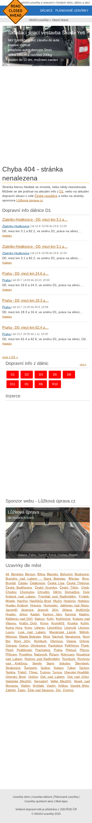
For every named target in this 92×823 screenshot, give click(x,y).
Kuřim (85, 623)
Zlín (58, 690)
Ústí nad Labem (52, 676)
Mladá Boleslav (30, 636)
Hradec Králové (17, 605)
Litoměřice (54, 627)
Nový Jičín (22, 641)
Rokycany (67, 654)
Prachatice (42, 650)
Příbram (11, 654)
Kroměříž (57, 623)
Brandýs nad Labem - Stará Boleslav (35, 578)
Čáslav (22, 583)
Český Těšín (69, 587)
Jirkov (23, 614)
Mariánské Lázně (62, 632)
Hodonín (70, 601)
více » (83, 364)
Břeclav (74, 578)
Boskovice (82, 574)
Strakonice (13, 668)
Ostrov (23, 645)
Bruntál (11, 583)
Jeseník (42, 610)
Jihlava (67, 610)
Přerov (84, 650)
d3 (41, 374)
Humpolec (51, 605)
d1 (13, 374)
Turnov (57, 672)
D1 (61, 191)
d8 (69, 374)
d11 (12, 384)
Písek (85, 645)
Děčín (57, 592)
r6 (41, 384)
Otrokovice (38, 645)
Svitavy (58, 668)
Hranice (35, 605)
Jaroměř (11, 610)
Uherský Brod (16, 676)
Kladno (84, 614)
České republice (46, 196)
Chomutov (27, 592)
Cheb (85, 587)
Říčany (54, 654)
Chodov (11, 592)
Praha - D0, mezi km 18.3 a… (25, 300)
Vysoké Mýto (79, 685)
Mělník (84, 632)
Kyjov (28, 627)
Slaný (50, 663)
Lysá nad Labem (31, 632)
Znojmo (68, 690)
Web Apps (61, 801)
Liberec (39, 627)
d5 (55, 374)
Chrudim (44, 592)
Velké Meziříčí (60, 681)
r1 (27, 384)
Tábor (71, 668)
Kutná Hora (14, 627)
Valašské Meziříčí (18, 681)
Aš (7, 574)
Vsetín (51, 685)
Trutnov (45, 672)
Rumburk (68, 659)
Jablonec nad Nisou (74, 605)
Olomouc (56, 641)
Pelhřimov (72, 645)
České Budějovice (19, 587)
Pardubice (55, 645)
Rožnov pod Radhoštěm (42, 659)
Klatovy (40, 618)
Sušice (45, 668)
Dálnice (46, 10)
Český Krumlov (46, 587)
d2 (27, 374)
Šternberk (82, 663)
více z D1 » (10, 357)
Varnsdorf (41, 681)
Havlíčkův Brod (40, 601)
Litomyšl (70, 627)
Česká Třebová (78, 583)
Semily (37, 663)
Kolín (50, 618)
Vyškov (63, 685)
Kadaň (35, 614)
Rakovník (40, 654)
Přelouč (71, 650)
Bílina (41, 574)
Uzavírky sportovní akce (39, 801)
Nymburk (40, 641)
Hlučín (57, 601)
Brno (85, 578)
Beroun (30, 574)
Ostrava (11, 645)
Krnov (44, 623)
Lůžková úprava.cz (29, 200)
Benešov (17, 574)
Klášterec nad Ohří (19, 618)
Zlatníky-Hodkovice (15, 226)
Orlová (84, 641)
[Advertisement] (46, 117)
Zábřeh (11, 690)
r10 (55, 384)
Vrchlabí (38, 685)
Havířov (22, 601)
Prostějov (25, 654)
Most (46, 636)
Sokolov (64, 663)
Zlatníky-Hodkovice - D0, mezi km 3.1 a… (35, 219)
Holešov (83, 601)
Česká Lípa (56, 583)
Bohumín (66, 574)
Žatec (22, 690)
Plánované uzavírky (71, 10)
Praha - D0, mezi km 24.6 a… (25, 273)
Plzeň (9, 650)
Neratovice (72, 636)
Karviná (70, 614)
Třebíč (22, 672)
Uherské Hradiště (76, 672)
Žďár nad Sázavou (40, 690)
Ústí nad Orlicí (78, 676)
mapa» (7, 235)
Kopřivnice (63, 618)
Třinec (33, 672)
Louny (10, 632)
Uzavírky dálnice (42, 796)
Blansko (52, 574)
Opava (71, 641)
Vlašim (25, 685)
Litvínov (83, 627)
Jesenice (27, 610)
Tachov (84, 668)
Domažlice (72, 592)
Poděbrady (24, 650)
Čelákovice (37, 583)
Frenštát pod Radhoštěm (57, 596)
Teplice (10, 672)
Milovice (11, 636)
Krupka (72, 623)
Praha (6, 280)
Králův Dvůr (28, 623)
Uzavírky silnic (21, 796)
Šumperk (30, 668)
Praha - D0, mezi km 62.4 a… (25, 327)
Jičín (55, 610)
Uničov (33, 676)
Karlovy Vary (52, 614)
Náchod (57, 636)
